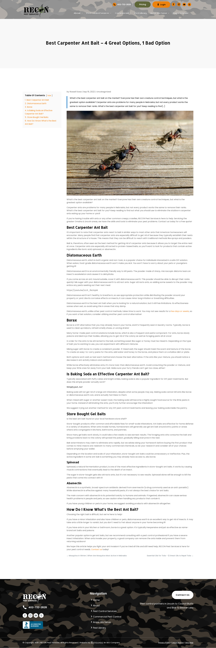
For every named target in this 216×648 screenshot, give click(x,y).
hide (49, 95)
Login (163, 4)
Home (96, 600)
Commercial (122, 13)
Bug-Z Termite (180, 13)
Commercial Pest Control (107, 616)
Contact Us (183, 594)
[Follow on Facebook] (25, 615)
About (77, 13)
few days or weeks (180, 311)
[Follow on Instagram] (30, 615)
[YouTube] (184, 4)
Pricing (142, 4)
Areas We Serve (158, 13)
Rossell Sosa (76, 91)
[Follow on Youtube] (36, 615)
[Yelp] (189, 4)
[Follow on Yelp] (41, 615)
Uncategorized (103, 91)
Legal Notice (178, 642)
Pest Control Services (97, 13)
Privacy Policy (164, 642)
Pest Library (140, 13)
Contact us (96, 549)
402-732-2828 (124, 4)
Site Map (189, 642)
